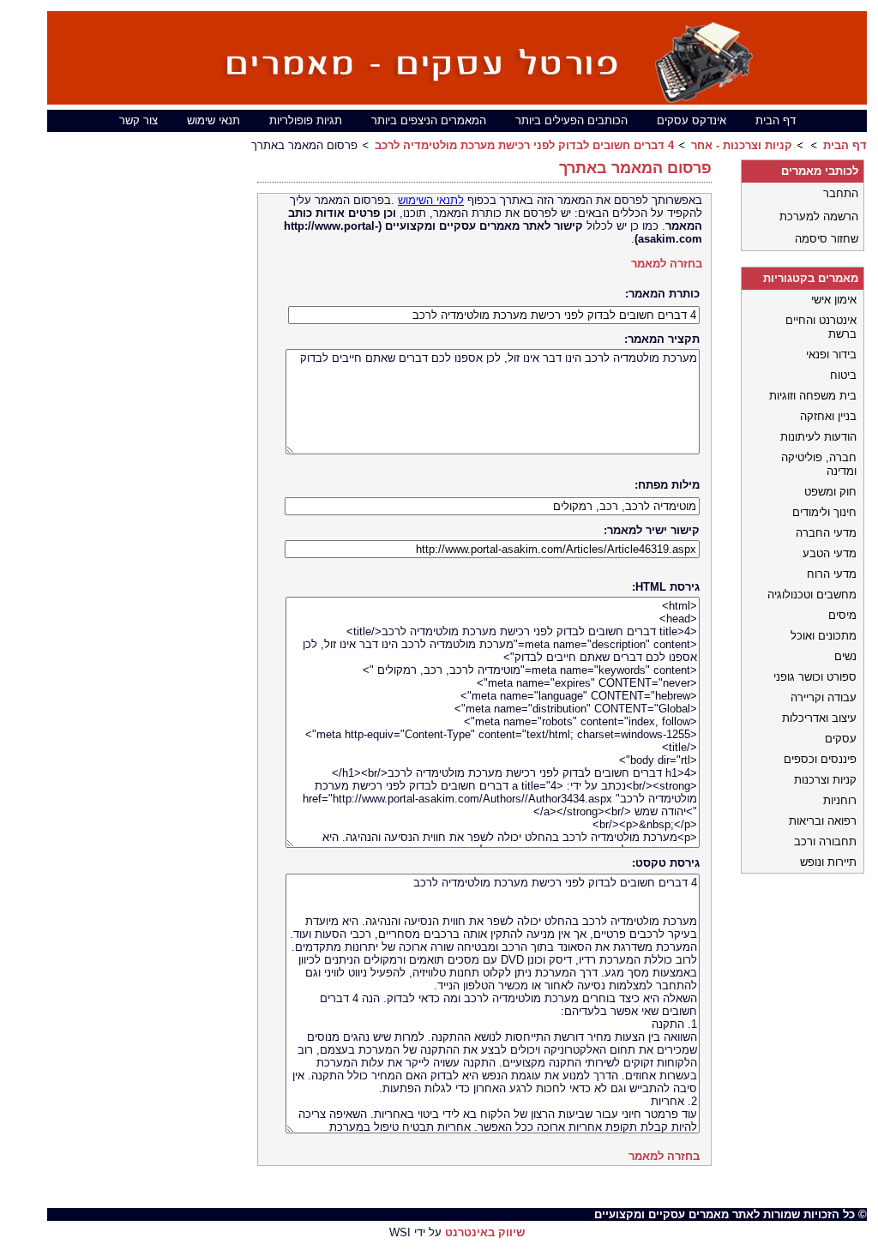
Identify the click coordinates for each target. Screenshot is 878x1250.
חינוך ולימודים (824, 512)
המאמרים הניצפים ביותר (428, 120)
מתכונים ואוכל (824, 635)
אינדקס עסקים (691, 120)
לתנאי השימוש (431, 200)
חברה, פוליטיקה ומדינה (819, 464)
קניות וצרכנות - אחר (741, 145)
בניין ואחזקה (828, 416)
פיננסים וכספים (820, 759)
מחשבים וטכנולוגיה (812, 594)
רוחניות (840, 800)
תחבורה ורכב (825, 841)
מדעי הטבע (830, 553)
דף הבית (775, 120)
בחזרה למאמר (666, 263)
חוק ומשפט (830, 491)
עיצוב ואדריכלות (819, 718)
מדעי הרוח (832, 574)
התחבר (840, 193)
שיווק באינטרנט (485, 1232)
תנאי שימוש (213, 120)
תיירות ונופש (828, 862)
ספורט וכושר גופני (815, 676)
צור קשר (138, 120)
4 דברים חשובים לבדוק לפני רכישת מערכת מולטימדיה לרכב (524, 145)
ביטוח (843, 375)
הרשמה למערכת (818, 216)
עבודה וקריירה (824, 697)
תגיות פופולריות (305, 120)
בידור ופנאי (831, 354)
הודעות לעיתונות (818, 436)
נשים (845, 656)
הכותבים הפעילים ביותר (571, 120)
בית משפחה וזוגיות (813, 395)
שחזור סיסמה (826, 238)
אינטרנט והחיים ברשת (821, 327)
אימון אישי (834, 299)
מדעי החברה (826, 532)
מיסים (842, 615)
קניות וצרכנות (825, 779)
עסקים (841, 738)
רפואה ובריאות (823, 820)
